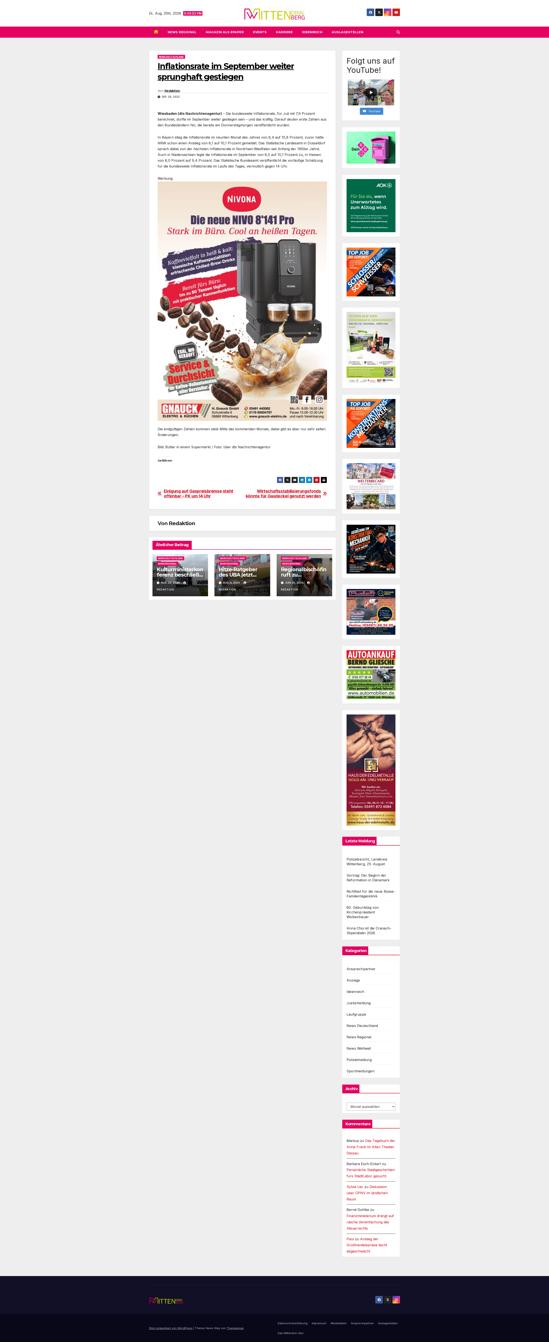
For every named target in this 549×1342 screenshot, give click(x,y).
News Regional (182, 32)
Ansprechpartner (361, 969)
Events (260, 32)
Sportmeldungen (360, 1071)
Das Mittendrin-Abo (291, 1333)
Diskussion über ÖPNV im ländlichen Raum (367, 1193)
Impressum (319, 1323)
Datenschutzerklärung (293, 1323)
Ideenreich (312, 32)
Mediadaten (339, 1323)
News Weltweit (359, 1048)
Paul (350, 1239)
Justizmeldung (359, 1003)
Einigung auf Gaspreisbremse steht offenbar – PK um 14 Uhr (198, 494)
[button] (398, 32)
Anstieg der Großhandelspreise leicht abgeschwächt (367, 1245)
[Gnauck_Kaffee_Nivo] (242, 301)
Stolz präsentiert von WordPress (171, 1328)
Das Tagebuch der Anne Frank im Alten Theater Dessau (371, 1147)
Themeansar (235, 1328)
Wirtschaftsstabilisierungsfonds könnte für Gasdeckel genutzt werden (283, 494)
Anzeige (353, 980)
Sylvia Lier (355, 1187)
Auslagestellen (347, 32)
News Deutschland (171, 56)
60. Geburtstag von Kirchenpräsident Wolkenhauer (363, 912)
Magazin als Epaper (225, 32)
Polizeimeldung (359, 1060)
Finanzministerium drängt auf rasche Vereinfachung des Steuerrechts (370, 1222)
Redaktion (172, 91)
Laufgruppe (356, 1014)
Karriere (284, 32)
